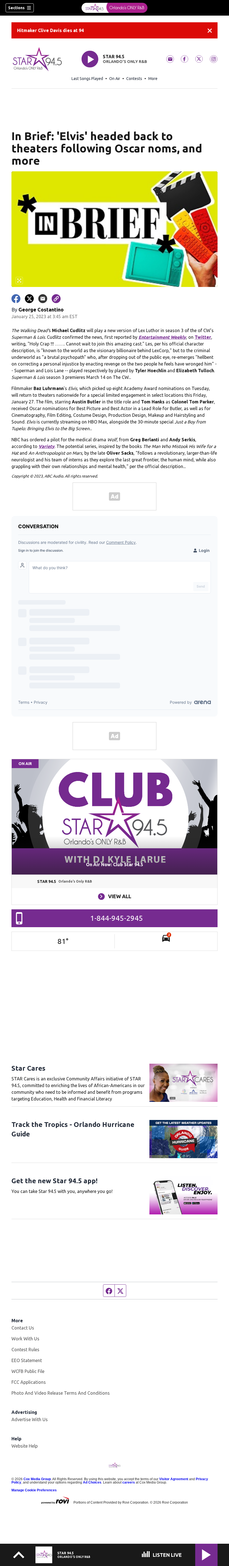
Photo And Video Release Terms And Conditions (60, 1392)
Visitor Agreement (173, 1479)
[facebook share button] (15, 298)
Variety (46, 446)
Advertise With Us (29, 1419)
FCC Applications (28, 1382)
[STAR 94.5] (114, 7)
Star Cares (28, 1068)
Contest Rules (25, 1349)
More (153, 78)
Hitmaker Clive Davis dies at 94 (50, 30)
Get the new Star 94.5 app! (54, 1181)
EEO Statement (26, 1360)
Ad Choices (92, 1482)
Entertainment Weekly (162, 337)
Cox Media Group (37, 1479)
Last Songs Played (87, 78)
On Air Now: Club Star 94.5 (114, 864)
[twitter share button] (29, 298)
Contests (134, 78)
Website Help (24, 1445)
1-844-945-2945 (116, 918)
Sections (16, 8)
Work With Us (25, 1338)
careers (128, 1482)
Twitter (203, 337)
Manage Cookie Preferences (34, 1490)
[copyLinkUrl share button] (56, 298)
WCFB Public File (27, 1371)
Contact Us (22, 1327)
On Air (114, 78)
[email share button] (42, 298)
